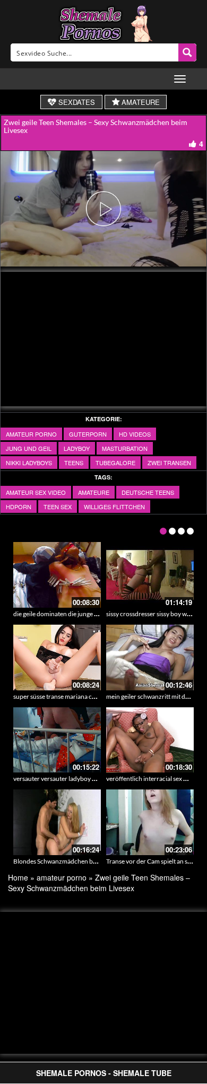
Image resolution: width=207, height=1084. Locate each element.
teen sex (58, 506)
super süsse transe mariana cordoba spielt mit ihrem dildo (92, 696)
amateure (93, 492)
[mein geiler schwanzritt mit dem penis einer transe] (150, 657)
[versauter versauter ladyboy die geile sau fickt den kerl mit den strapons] (57, 740)
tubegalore (115, 462)
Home (18, 877)
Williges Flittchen (114, 506)
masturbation (125, 448)
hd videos (135, 434)
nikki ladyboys (29, 462)
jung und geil (28, 448)
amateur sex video (36, 492)
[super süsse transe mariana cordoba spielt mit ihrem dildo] (57, 657)
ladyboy (77, 448)
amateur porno (31, 434)
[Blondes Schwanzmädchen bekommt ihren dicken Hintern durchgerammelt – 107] (57, 822)
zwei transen (169, 462)
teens (73, 462)
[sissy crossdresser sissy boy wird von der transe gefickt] (150, 575)
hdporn (18, 506)
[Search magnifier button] (187, 52)
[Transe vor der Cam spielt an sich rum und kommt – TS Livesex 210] (150, 822)
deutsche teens (148, 492)
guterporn (88, 434)
